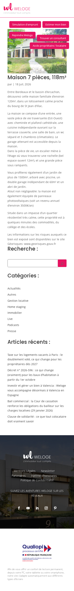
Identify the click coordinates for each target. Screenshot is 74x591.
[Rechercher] (62, 263)
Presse (11, 331)
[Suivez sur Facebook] (19, 508)
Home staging (16, 307)
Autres (11, 294)
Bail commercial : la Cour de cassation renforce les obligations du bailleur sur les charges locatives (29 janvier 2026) (35, 405)
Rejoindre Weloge (22, 35)
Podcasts (13, 325)
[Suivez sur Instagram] (46, 508)
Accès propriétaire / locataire (49, 45)
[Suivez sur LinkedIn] (37, 508)
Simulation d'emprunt (25, 24)
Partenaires (19, 475)
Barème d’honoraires (44, 475)
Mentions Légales (25, 471)
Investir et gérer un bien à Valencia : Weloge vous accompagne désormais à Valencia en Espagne (36, 390)
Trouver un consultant (53, 38)
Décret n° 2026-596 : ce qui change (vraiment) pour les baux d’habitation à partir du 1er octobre (33, 374)
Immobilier (14, 313)
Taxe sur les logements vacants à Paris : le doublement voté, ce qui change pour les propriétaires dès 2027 (35, 359)
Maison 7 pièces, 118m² (36, 77)
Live (10, 319)
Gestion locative (17, 301)
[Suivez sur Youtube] (28, 508)
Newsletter (48, 471)
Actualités (14, 288)
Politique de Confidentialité (37, 480)
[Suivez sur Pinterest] (55, 508)
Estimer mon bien (55, 24)
